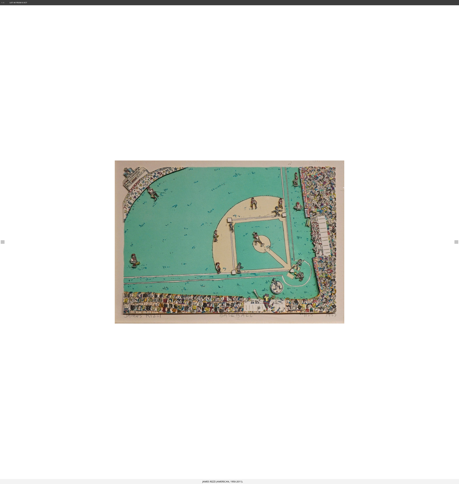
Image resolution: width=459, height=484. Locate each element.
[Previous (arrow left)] (4, 242)
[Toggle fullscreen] (445, 2)
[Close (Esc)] (456, 2)
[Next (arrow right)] (455, 242)
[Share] (451, 2)
